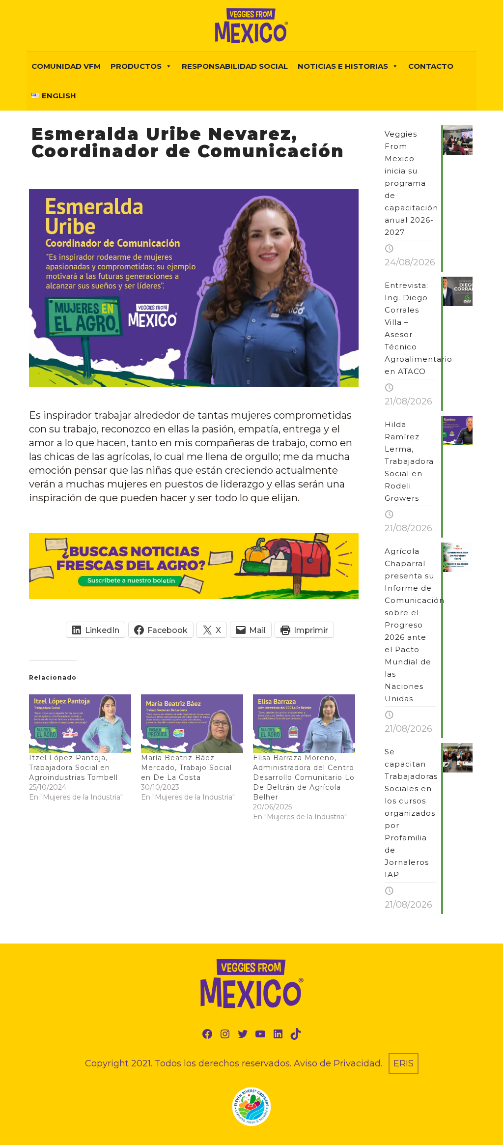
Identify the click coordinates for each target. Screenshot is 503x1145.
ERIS (403, 1063)
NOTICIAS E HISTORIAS (343, 66)
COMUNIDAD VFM (66, 66)
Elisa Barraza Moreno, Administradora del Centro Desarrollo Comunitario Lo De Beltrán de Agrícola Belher (304, 777)
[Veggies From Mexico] (251, 25)
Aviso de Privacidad (337, 1063)
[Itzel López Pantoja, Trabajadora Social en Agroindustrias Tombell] (80, 723)
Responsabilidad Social (235, 66)
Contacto (430, 66)
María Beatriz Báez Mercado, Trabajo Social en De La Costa (186, 767)
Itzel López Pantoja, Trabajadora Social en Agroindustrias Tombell (73, 767)
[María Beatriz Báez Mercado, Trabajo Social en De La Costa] (192, 723)
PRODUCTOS (136, 66)
